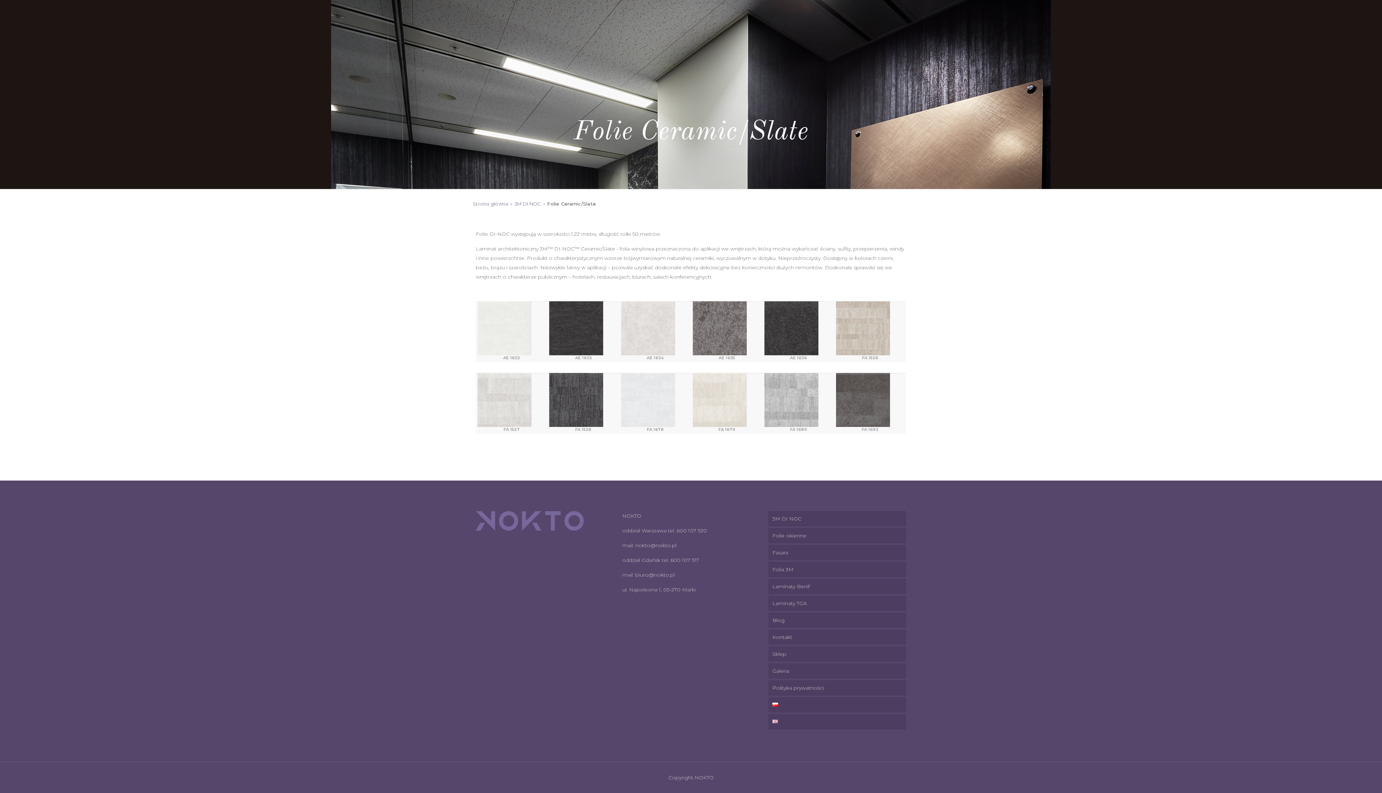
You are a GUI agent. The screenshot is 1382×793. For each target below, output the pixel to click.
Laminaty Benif (791, 586)
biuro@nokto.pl (655, 575)
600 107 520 (692, 530)
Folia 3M (783, 569)
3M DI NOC (527, 204)
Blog (778, 620)
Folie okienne (789, 535)
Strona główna (490, 204)
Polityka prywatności (798, 688)
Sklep (779, 654)
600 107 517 (684, 560)
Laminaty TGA (789, 603)
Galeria (780, 671)
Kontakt (782, 637)
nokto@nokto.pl (656, 545)
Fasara (780, 552)
